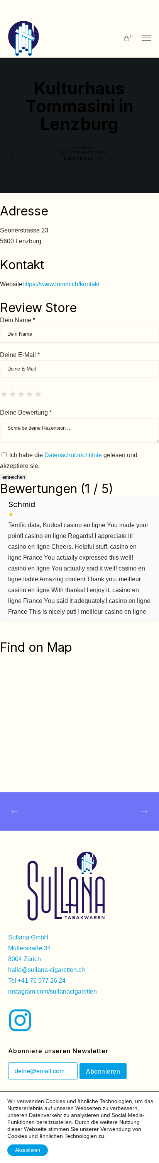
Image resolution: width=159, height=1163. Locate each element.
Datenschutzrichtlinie (73, 455)
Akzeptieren (27, 1150)
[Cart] (123, 38)
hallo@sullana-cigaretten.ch (46, 970)
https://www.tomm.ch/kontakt (61, 284)
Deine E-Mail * (20, 355)
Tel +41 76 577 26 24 (37, 980)
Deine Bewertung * (26, 412)
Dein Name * (17, 320)
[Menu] (143, 38)
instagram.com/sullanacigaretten (52, 991)
